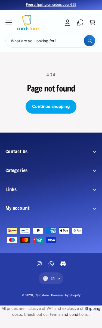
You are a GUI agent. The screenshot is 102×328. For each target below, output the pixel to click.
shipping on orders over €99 (51, 4)
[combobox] (51, 41)
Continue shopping (51, 106)
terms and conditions (68, 314)
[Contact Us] (80, 22)
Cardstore (42, 295)
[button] (9, 22)
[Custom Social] (63, 264)
